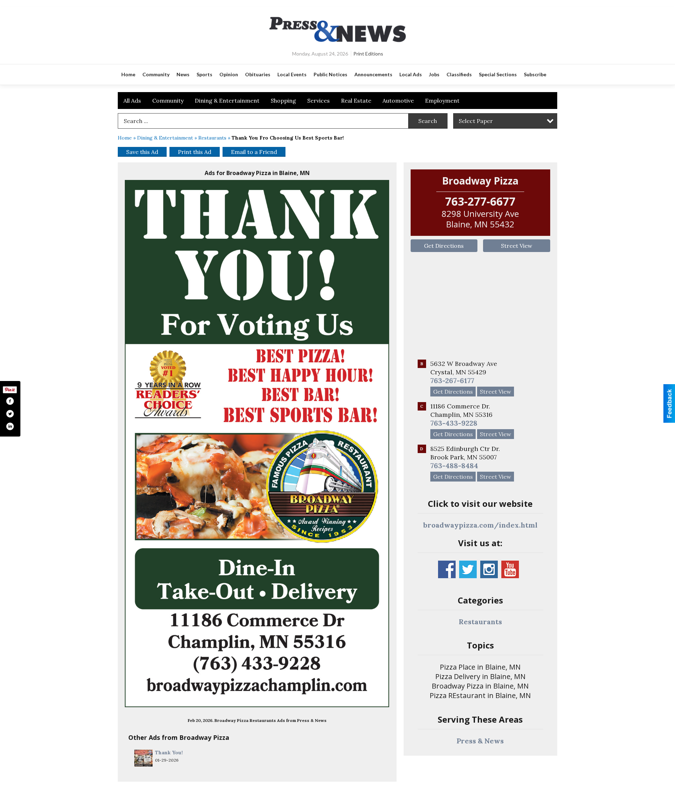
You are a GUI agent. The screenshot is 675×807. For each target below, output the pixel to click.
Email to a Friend (254, 151)
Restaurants (212, 138)
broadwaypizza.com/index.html (480, 525)
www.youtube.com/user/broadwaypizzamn (510, 569)
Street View (516, 245)
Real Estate (356, 100)
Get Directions (444, 245)
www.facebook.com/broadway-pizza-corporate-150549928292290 (447, 569)
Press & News (480, 740)
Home (125, 138)
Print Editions (368, 54)
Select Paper (476, 120)
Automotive (398, 100)
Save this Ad (142, 151)
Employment (442, 100)
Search (427, 120)
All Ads (132, 100)
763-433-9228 (453, 423)
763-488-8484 (454, 465)
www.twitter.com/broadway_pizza (468, 569)
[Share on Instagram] (9, 426)
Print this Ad (194, 151)
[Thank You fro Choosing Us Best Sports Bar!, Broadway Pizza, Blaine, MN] (257, 443)
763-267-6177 (452, 380)
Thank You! (169, 752)
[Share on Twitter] (9, 414)
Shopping (283, 100)
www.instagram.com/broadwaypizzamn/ (489, 569)
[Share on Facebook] (9, 401)
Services (318, 100)
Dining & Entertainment (227, 100)
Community (168, 100)
